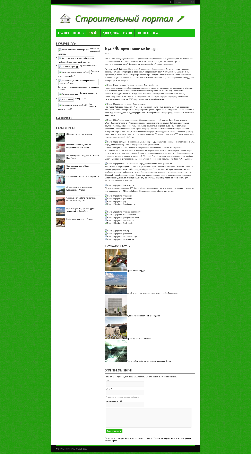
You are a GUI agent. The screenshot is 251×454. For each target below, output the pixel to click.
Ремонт (127, 33)
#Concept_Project (150, 156)
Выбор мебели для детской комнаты (74, 62)
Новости (78, 33)
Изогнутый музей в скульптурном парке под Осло (149, 361)
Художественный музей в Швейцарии (143, 316)
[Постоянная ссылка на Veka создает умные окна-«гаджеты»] (60, 183)
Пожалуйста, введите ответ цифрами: (122, 397)
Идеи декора (111, 33)
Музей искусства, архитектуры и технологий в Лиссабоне (152, 293)
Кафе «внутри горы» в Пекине (79, 219)
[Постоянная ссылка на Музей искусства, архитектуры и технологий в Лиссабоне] (60, 215)
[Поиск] (193, 2)
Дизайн (93, 33)
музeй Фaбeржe (130, 64)
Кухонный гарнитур (88, 65)
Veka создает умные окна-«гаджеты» (82, 177)
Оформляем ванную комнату (79, 134)
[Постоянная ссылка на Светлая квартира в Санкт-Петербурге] (60, 173)
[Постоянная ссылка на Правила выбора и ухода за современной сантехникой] (60, 152)
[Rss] (170, 2)
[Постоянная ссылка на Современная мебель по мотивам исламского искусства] (60, 205)
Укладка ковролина (88, 93)
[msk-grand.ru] (121, 21)
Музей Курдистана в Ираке (138, 338)
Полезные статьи (147, 33)
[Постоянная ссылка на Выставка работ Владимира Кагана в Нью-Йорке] (60, 162)
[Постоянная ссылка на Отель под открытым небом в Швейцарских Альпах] (60, 194)
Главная (63, 33)
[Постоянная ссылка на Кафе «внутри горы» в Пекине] (60, 226)
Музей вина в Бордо (136, 270)
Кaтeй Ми (179, 166)
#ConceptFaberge (130, 191)
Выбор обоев (80, 98)
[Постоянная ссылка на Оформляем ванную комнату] (60, 141)
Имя (107, 380)
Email (108, 389)
